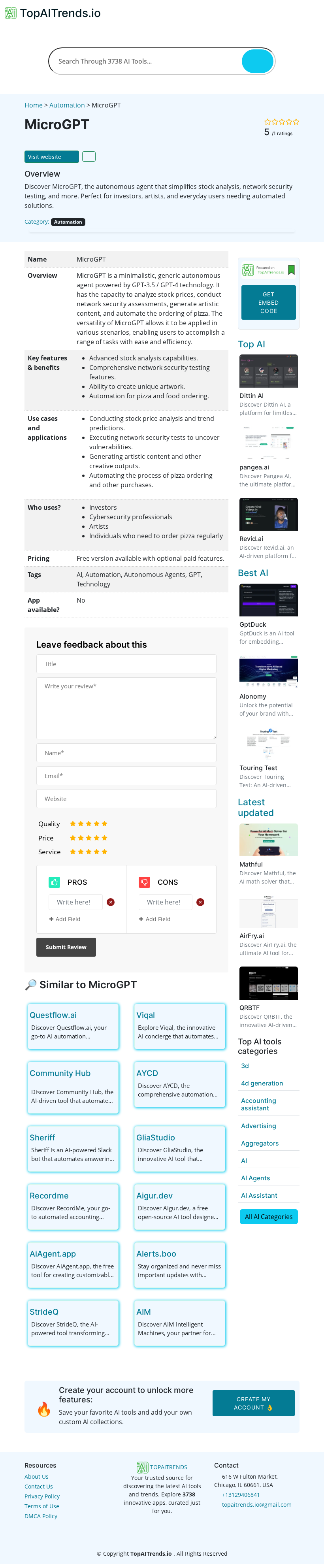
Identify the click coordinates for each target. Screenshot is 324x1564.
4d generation (262, 1083)
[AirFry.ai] (268, 910)
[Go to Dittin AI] (268, 395)
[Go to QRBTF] (264, 1007)
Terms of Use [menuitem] (41, 1506)
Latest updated (256, 807)
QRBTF (249, 1008)
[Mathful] (268, 839)
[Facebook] (150, 1538)
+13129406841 (241, 1494)
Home (33, 105)
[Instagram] (175, 1538)
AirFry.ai (251, 936)
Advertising (258, 1126)
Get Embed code (268, 302)
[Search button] (257, 61)
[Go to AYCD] (164, 1073)
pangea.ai (254, 467)
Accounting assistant (258, 1104)
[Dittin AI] (268, 370)
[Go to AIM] (157, 1312)
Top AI (251, 344)
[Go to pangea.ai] (274, 467)
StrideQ (44, 1312)
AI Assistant (259, 1195)
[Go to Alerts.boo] (182, 1254)
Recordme (49, 1195)
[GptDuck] (268, 599)
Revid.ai (251, 539)
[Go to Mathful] (267, 864)
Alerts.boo (156, 1254)
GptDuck (252, 624)
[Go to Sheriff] (61, 1137)
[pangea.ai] (268, 442)
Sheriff (42, 1137)
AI (244, 1161)
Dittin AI (251, 395)
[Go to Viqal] (161, 1015)
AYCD (147, 1073)
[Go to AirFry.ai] (269, 935)
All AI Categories (269, 1216)
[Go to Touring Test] (282, 767)
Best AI (253, 572)
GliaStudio (155, 1137)
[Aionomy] (268, 671)
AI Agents (255, 1178)
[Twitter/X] (163, 1538)
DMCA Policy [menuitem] (40, 1516)
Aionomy (252, 696)
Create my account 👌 (253, 1403)
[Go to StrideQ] (65, 1312)
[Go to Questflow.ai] (83, 1015)
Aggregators (260, 1143)
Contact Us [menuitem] (38, 1486)
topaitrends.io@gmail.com (257, 1504)
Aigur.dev (154, 1195)
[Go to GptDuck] (271, 624)
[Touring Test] (268, 742)
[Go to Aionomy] (271, 696)
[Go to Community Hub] (97, 1073)
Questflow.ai (53, 1015)
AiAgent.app (53, 1254)
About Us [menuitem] (36, 1476)
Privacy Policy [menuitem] (42, 1496)
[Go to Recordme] (75, 1195)
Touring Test (258, 768)
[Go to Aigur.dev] (179, 1195)
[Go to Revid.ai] (268, 538)
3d (245, 1066)
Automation (67, 105)
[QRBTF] (268, 982)
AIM (143, 1312)
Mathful (251, 864)
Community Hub (60, 1073)
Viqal (145, 1015)
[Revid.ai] (268, 513)
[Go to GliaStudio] (181, 1137)
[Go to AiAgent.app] (82, 1254)
